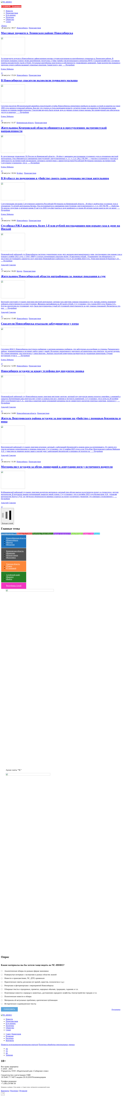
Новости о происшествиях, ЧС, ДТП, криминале (24, 978)
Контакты (10, 1040)
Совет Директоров (13, 1034)
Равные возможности (62, 534)
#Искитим (10, 545)
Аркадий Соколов (8, 265)
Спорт (8, 22)
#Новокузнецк (12, 555)
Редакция (9, 1036)
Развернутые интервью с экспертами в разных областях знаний (30, 975)
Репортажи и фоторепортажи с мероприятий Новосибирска (28, 986)
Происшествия (12, 13)
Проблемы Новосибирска (42, 534)
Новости (9, 11)
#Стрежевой (11, 568)
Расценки (10, 1038)
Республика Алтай (13, 586)
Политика (10, 17)
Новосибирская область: (16, 538)
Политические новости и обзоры (17, 996)
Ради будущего (77, 534)
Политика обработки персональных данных (57, 1045)
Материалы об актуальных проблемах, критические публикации (31, 1000)
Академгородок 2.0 (9, 534)
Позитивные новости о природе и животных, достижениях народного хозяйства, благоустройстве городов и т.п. (50, 993)
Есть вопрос (11, 15)
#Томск (9, 566)
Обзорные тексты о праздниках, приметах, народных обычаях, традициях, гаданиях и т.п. (41, 989)
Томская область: (13, 564)
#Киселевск (11, 558)
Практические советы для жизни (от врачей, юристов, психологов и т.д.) (34, 982)
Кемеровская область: (15, 551)
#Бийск (9, 579)
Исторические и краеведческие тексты (20, 1004)
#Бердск (9, 542)
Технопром (16, 6)
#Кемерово (10, 553)
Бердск (19, 271)
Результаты (116, 1009)
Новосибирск (22, 28)
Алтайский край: (13, 575)
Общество (10, 19)
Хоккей (97, 534)
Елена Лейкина (7, 69)
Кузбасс (20, 173)
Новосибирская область (26, 413)
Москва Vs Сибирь (24, 534)
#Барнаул (10, 577)
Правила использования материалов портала (19, 1045)
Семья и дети (88, 534)
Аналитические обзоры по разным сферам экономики (26, 971)
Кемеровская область (25, 123)
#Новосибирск (12, 540)
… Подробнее (68, 65)
